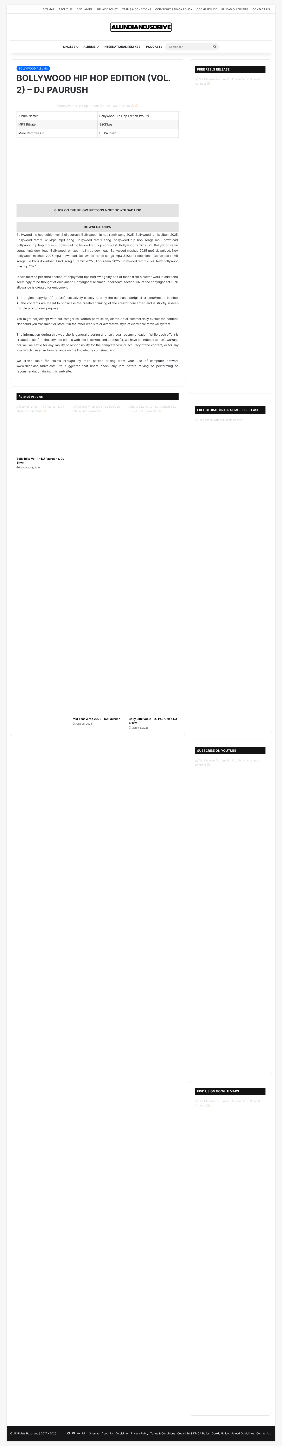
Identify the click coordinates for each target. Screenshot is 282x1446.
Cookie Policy (207, 9)
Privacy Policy (107, 9)
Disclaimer (84, 9)
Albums (89, 46)
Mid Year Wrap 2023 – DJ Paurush (96, 719)
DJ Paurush (107, 133)
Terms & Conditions (136, 9)
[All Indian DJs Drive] (141, 27)
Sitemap (49, 9)
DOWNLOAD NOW (97, 227)
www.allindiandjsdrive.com (36, 366)
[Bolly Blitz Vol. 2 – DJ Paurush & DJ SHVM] (154, 560)
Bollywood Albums (33, 68)
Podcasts (154, 46)
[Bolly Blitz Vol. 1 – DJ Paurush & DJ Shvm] (41, 430)
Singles (69, 46)
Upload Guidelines (234, 9)
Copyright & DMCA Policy (173, 9)
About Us (65, 9)
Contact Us (261, 9)
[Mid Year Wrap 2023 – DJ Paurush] (98, 560)
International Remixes (122, 46)
